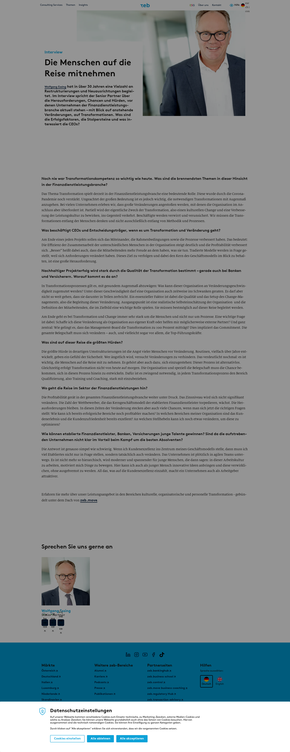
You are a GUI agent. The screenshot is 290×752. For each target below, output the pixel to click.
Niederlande (49, 694)
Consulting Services (51, 5)
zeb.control (155, 682)
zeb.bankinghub (158, 671)
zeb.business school (160, 676)
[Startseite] (145, 5)
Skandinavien (50, 700)
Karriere (99, 676)
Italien (46, 682)
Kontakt (216, 5)
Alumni (99, 671)
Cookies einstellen (67, 738)
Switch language (243, 5)
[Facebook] (153, 654)
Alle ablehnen (100, 738)
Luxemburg (49, 688)
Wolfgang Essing (55, 86)
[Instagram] (136, 654)
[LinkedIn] (128, 654)
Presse (98, 688)
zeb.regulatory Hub (160, 694)
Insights (83, 5)
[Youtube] (145, 654)
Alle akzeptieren (132, 738)
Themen (70, 5)
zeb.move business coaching (166, 688)
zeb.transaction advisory (164, 700)
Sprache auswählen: (211, 671)
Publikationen (103, 694)
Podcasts (100, 682)
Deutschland (50, 676)
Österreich (48, 671)
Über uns (203, 5)
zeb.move (88, 500)
